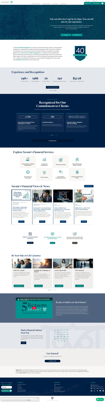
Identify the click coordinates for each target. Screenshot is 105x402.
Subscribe (4, 387)
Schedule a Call (77, 34)
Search (23, 342)
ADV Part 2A (20, 387)
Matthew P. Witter (16, 202)
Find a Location (96, 3)
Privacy (55, 400)
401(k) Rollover (18, 285)
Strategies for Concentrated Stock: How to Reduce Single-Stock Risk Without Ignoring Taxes (42, 209)
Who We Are (55, 3)
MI (64, 334)
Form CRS (19, 385)
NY (61, 336)
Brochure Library (57, 384)
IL (61, 332)
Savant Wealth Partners (58, 387)
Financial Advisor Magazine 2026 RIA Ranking (74, 123)
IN (64, 332)
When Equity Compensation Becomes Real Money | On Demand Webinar (20, 208)
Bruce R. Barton (36, 204)
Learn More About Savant (52, 87)
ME (61, 334)
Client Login (87, 1)
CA (61, 330)
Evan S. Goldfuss (16, 203)
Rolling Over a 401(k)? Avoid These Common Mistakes (82, 208)
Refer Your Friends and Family (59, 391)
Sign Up (74, 243)
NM (58, 336)
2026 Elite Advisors (47, 122)
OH (64, 336)
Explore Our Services (36, 3)
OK (67, 336)
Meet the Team (88, 3)
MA (58, 334)
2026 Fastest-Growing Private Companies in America (26, 123)
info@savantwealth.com (97, 386)
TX (58, 341)
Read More (21, 221)
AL (55, 330)
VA (61, 341)
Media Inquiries (57, 390)
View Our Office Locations (97, 388)
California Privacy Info (22, 391)
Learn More (66, 34)
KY (54, 334)
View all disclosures (52, 140)
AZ (58, 330)
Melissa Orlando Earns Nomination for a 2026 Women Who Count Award (62, 209)
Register (52, 243)
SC (64, 338)
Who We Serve (63, 3)
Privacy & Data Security (22, 390)
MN (67, 334)
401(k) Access (94, 1)
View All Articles (88, 186)
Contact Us (102, 1)
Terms (57, 400)
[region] (52, 122)
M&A (55, 385)
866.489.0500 (95, 385)
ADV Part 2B (20, 388)
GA (58, 332)
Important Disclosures (22, 384)
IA (67, 332)
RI (61, 338)
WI (64, 341)
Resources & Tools (46, 3)
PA (58, 338)
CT (64, 330)
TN (67, 338)
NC (54, 336)
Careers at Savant (57, 388)
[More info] (55, 90)
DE (67, 330)
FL (55, 332)
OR (55, 338)
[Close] (37, 398)
